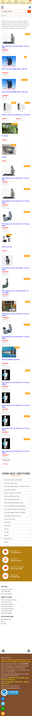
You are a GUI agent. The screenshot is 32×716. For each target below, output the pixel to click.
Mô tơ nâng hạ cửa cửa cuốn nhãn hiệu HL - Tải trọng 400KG (15, 291)
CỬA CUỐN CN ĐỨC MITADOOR (13, 480)
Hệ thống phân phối (6, 619)
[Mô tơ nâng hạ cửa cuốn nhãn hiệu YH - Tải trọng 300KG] (6, 443)
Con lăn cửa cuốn (7, 246)
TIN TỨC (6, 529)
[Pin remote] (10, 128)
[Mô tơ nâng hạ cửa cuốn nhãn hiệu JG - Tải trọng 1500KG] (9, 306)
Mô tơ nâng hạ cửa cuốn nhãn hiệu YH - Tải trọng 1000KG (15, 383)
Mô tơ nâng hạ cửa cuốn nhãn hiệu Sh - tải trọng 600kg (15, 179)
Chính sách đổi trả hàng (7, 608)
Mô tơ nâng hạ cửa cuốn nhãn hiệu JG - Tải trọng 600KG (15, 337)
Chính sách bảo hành (6, 610)
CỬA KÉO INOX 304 (9, 519)
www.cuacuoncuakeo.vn (13, 686)
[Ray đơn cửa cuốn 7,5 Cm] (7, 107)
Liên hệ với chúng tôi (6, 593)
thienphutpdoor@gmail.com (12, 688)
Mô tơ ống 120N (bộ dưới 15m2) (10, 359)
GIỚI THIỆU (7, 525)
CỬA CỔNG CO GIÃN (9, 490)
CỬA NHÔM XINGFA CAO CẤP (12, 516)
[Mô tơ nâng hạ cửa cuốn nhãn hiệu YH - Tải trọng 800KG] (6, 397)
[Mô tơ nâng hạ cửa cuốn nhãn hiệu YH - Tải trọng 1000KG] (6, 375)
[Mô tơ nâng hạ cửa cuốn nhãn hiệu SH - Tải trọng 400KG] (8, 193)
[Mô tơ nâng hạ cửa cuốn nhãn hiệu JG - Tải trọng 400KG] (7, 216)
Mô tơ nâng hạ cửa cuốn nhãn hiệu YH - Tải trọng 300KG (15, 452)
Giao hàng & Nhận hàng (7, 604)
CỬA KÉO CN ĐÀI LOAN (10, 483)
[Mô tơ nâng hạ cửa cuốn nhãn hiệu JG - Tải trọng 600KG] (7, 329)
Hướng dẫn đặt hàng (6, 613)
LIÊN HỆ (6, 542)
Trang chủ (3, 15)
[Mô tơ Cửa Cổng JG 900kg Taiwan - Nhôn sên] (9, 61)
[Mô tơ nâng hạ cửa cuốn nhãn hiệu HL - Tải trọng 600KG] (7, 260)
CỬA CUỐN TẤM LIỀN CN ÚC (12, 499)
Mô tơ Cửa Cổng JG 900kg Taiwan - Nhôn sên (14, 69)
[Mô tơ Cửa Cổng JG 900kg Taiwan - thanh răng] (9, 84)
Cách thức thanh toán (6, 606)
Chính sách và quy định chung (9, 600)
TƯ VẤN (6, 532)
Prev (3, 651)
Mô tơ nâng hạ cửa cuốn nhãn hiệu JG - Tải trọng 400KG (15, 224)
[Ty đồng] (9, 149)
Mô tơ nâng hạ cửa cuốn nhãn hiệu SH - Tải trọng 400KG (15, 201)
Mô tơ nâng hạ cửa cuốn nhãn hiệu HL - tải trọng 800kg (15, 47)
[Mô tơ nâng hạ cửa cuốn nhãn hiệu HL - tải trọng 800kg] (8, 38)
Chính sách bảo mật (6, 602)
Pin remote (5, 136)
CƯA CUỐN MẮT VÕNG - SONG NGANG (15, 509)
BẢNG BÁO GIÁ (8, 538)
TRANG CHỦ (7, 522)
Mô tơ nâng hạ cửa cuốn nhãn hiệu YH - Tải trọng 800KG (15, 406)
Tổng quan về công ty (6, 589)
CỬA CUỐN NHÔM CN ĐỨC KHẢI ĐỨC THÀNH (16, 486)
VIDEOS (6, 535)
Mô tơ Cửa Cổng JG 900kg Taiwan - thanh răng (15, 92)
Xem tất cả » (5, 463)
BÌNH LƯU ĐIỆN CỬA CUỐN (11, 496)
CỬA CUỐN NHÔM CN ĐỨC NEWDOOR (14, 506)
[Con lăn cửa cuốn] (6, 238)
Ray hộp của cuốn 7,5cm (23, 114)
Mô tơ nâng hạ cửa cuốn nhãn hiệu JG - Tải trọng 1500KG (15, 314)
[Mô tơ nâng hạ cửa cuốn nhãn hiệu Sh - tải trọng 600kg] (8, 170)
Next (28, 651)
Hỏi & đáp (3, 623)
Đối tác (3, 621)
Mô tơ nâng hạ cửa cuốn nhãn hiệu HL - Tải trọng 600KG (15, 268)
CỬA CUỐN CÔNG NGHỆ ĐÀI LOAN (13, 503)
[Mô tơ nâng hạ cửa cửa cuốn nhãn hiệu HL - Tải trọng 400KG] (5, 283)
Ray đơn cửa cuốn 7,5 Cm (9, 114)
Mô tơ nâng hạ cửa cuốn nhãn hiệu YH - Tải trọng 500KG (15, 429)
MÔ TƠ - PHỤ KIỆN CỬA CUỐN (12, 493)
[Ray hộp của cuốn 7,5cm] (21, 107)
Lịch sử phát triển (5, 591)
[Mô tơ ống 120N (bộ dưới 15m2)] (9, 352)
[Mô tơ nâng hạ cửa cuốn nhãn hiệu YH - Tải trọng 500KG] (6, 420)
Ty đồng (4, 157)
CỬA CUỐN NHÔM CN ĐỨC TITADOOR (14, 512)
